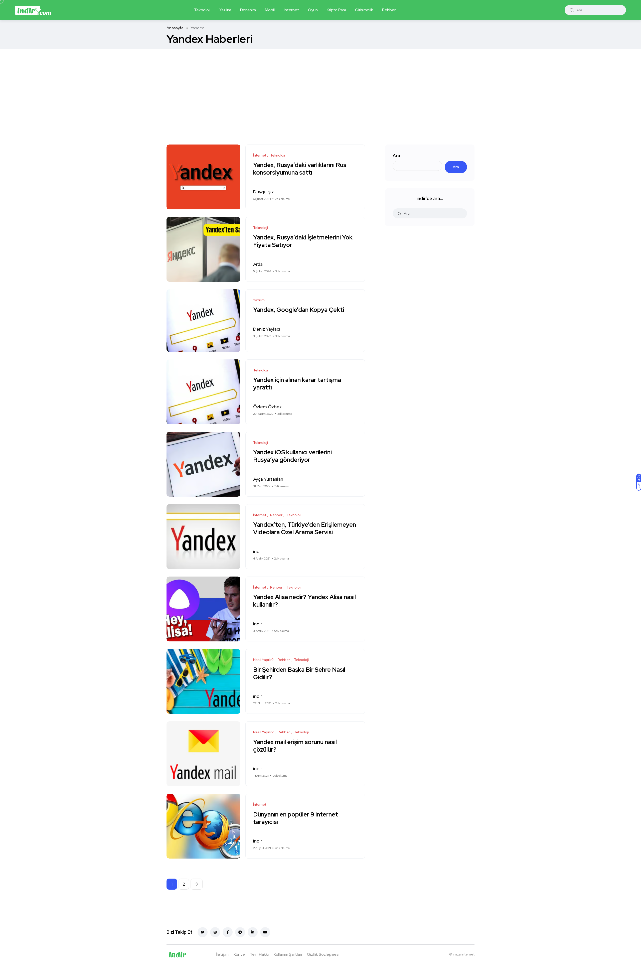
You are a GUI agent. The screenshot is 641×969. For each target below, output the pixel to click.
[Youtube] (265, 932)
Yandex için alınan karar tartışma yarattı (297, 383)
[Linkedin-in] (253, 932)
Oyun (313, 10)
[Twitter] (203, 932)
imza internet (463, 954)
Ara (396, 156)
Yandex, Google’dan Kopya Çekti (298, 310)
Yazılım (225, 10)
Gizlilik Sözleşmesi (323, 954)
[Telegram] (240, 932)
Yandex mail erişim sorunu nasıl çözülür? (295, 745)
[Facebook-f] (228, 932)
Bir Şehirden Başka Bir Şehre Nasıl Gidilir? (299, 673)
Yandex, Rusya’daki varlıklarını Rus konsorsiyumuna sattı (299, 169)
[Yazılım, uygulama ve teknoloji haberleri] (33, 10)
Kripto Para (336, 10)
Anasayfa (175, 28)
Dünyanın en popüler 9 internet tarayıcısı (295, 818)
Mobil (270, 10)
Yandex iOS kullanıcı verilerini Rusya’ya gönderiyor (292, 456)
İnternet (291, 10)
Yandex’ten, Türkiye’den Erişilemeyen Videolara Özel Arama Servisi (304, 528)
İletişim (222, 954)
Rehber (389, 10)
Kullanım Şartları (288, 954)
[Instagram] (215, 932)
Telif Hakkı (259, 954)
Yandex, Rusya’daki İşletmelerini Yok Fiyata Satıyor (303, 241)
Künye (239, 954)
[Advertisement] (320, 87)
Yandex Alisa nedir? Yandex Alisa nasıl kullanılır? (304, 601)
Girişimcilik (364, 10)
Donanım (248, 10)
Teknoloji (202, 10)
